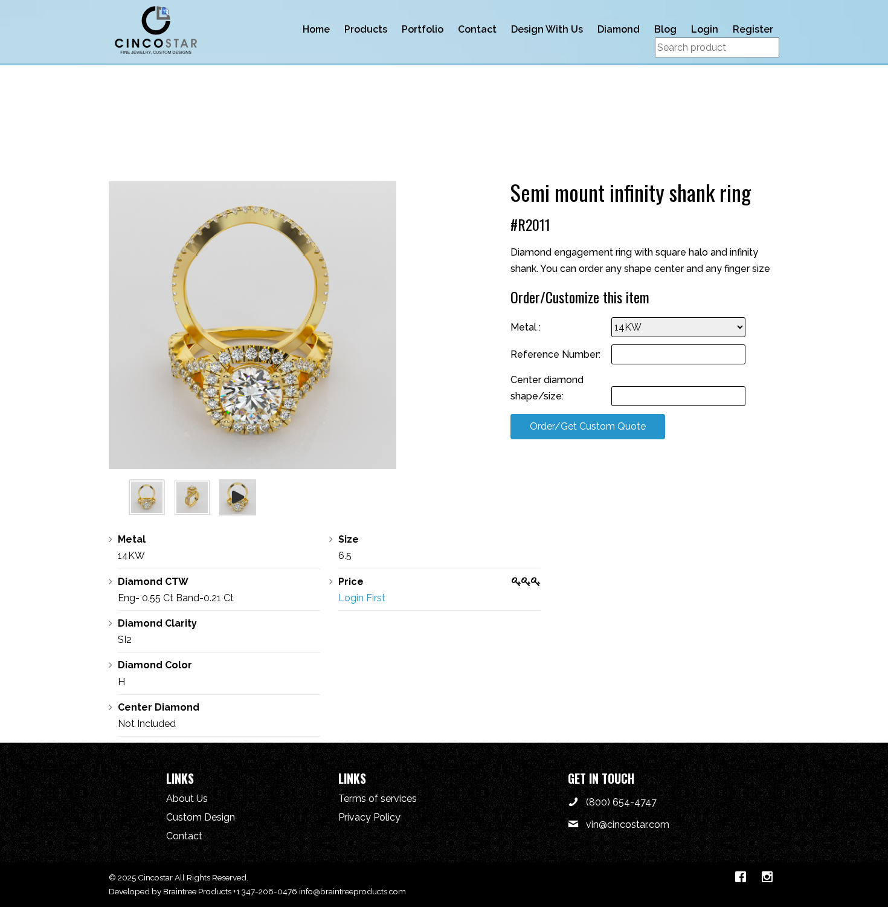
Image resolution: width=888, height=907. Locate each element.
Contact (477, 29)
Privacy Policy (369, 817)
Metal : (525, 327)
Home (316, 29)
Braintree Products (197, 891)
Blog (665, 29)
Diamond (618, 29)
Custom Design (200, 817)
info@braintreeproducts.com (352, 891)
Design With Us (547, 29)
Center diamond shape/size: (547, 388)
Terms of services (377, 798)
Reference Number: (555, 354)
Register (753, 29)
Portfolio (422, 29)
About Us (187, 798)
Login (704, 29)
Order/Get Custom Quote (588, 426)
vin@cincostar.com (627, 824)
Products (365, 29)
